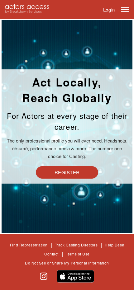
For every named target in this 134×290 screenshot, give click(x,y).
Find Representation (29, 244)
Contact (51, 253)
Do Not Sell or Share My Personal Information (67, 262)
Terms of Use (78, 253)
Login (109, 9)
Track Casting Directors (76, 244)
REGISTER (67, 172)
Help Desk (114, 244)
